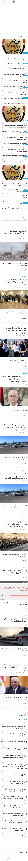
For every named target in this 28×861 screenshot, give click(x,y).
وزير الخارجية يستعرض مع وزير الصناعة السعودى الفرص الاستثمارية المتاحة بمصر (15, 138)
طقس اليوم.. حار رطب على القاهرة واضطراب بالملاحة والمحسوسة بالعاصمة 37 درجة (14, 427)
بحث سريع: (24, 217)
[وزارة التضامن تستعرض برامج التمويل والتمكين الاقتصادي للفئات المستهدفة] (14, 299)
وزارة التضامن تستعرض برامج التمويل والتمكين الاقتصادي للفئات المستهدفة (15, 282)
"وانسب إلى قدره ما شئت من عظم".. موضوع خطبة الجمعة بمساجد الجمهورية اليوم (16, 524)
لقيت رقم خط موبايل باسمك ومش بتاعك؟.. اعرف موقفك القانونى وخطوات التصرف (14, 821)
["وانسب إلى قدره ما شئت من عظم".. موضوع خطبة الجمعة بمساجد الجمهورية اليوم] (14, 541)
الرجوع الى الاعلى (5, 858)
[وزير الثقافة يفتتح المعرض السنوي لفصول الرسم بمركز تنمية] (14, 156)
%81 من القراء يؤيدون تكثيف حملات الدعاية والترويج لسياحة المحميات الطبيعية (14, 572)
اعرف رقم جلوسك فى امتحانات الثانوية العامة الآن (16, 68)
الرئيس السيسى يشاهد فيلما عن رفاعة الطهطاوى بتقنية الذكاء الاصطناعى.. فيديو (14, 196)
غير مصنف (24, 227)
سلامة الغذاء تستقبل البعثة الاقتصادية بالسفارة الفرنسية (15, 103)
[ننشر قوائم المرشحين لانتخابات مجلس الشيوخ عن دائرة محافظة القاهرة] (14, 87)
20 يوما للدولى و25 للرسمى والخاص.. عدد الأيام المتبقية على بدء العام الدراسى (15, 806)
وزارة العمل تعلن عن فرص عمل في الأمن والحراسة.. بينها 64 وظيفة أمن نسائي (16, 789)
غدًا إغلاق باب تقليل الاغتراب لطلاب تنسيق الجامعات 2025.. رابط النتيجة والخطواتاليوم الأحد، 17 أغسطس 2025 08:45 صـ (14, 126)
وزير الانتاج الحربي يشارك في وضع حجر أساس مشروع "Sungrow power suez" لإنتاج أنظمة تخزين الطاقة (14, 798)
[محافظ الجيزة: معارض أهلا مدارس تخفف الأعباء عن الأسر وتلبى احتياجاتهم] (14, 202)
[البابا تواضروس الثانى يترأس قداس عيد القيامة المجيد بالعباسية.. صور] (14, 75)
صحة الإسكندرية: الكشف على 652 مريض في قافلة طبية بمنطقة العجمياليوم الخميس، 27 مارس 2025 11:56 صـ (15, 59)
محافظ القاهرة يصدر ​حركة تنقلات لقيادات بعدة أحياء (14, 741)
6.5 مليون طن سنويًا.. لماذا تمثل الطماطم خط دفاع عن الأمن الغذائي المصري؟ (14, 734)
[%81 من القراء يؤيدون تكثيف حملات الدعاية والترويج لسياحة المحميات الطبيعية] (14, 590)
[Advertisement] (14, 18)
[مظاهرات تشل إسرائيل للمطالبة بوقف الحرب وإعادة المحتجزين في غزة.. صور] (14, 144)
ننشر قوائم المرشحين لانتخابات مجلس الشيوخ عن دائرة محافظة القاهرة (15, 93)
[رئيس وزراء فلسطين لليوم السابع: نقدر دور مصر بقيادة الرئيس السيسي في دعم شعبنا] (14, 396)
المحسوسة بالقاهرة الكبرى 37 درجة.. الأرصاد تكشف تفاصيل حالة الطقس (15, 233)
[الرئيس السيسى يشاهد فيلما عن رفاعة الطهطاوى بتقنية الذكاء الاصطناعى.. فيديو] (14, 190)
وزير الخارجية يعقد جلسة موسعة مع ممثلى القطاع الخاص (14, 774)
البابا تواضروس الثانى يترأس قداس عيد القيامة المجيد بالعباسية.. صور (16, 81)
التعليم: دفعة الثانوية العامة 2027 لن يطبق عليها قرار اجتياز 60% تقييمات (14, 748)
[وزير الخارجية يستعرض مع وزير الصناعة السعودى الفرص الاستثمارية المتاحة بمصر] (14, 132)
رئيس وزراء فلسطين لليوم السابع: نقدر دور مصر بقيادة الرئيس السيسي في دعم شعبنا (15, 378)
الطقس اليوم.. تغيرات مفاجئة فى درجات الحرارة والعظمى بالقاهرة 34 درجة (14, 836)
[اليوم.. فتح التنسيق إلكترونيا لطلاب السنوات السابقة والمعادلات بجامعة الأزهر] (14, 685)
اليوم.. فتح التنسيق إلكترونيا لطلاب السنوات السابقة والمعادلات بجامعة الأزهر (14, 667)
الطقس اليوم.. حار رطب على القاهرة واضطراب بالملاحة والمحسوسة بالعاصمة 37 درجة (16, 475)
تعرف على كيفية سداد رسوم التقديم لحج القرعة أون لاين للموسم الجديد (15, 814)
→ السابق (25, 708)
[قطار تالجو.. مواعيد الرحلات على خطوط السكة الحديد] (14, 636)
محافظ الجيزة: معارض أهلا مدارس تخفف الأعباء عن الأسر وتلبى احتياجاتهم (15, 208)
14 (3, 708)
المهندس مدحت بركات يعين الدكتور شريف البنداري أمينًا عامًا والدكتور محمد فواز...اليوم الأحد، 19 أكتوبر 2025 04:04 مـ (14, 184)
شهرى (20, 719)
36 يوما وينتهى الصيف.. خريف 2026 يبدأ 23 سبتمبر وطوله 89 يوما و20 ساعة (14, 727)
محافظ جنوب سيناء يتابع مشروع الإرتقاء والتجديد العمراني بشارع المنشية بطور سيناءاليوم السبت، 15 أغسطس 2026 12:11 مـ (14, 766)
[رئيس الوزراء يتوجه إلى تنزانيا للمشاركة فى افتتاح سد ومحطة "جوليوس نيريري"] (14, 348)
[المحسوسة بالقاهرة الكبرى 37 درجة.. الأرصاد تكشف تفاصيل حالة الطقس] (14, 251)
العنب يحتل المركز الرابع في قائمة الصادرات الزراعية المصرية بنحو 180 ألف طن (15, 782)
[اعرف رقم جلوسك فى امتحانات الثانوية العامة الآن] (14, 64)
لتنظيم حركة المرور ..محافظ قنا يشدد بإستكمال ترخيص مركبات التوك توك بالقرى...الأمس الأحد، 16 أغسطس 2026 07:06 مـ (14, 757)
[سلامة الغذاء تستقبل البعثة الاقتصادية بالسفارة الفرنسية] (14, 98)
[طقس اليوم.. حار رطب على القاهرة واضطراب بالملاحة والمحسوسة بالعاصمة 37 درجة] (14, 444)
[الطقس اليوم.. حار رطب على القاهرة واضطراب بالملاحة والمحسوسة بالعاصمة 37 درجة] (14, 493)
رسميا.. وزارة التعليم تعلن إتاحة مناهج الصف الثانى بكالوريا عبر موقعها (14, 829)
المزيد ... (24, 269)
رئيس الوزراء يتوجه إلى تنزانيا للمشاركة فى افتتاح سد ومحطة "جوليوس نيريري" (16, 330)
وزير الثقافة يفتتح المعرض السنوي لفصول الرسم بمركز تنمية (14, 161)
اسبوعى (25, 719)
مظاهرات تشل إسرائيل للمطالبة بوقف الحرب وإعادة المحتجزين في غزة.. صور (16, 150)
